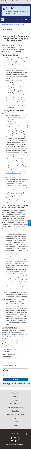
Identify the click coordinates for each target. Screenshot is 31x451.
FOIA (15, 418)
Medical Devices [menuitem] (7, 356)
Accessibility (15, 400)
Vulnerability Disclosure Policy (15, 414)
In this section (7, 30)
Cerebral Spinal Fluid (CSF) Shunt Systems (13, 24)
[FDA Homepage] (2, 19)
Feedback (29, 223)
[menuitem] (15, 351)
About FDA (15, 396)
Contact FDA (15, 433)
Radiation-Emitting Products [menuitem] (10, 358)
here (13, 13)
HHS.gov (15, 421)
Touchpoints (7, 384)
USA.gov (15, 425)
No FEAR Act (15, 411)
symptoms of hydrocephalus (13, 173)
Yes (7, 370)
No (7, 375)
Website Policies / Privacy (15, 407)
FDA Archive (15, 393)
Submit (15, 379)
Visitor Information (15, 403)
